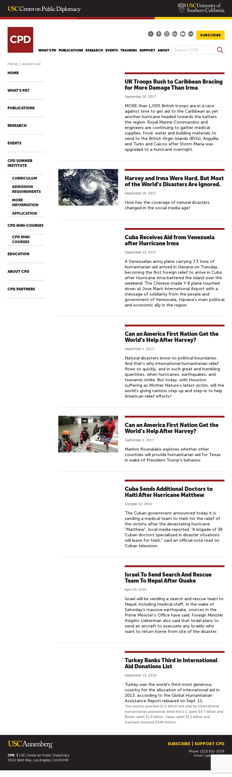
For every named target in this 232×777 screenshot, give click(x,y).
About (163, 50)
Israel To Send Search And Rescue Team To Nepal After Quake (168, 577)
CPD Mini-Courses (26, 225)
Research (94, 50)
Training (128, 50)
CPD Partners (21, 289)
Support (147, 50)
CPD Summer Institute (20, 163)
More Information (25, 202)
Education (18, 254)
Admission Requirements (26, 189)
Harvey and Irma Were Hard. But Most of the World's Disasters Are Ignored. (174, 181)
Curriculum (24, 178)
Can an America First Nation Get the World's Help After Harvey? (171, 337)
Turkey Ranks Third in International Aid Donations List (171, 663)
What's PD (47, 50)
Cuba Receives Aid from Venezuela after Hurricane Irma (169, 240)
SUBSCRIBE (210, 35)
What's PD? (18, 90)
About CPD (18, 271)
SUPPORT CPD (209, 744)
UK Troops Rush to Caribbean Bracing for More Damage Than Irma (174, 84)
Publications (71, 50)
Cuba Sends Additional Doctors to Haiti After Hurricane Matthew (169, 492)
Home (13, 64)
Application (24, 213)
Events (111, 50)
